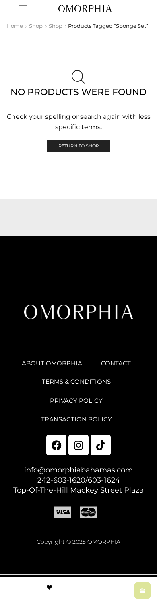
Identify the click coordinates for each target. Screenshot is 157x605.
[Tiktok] (101, 445)
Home (14, 26)
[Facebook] (56, 445)
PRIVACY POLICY (76, 400)
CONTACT (116, 363)
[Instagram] (78, 445)
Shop (36, 26)
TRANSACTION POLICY (76, 419)
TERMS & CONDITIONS (76, 381)
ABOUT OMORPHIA (52, 363)
